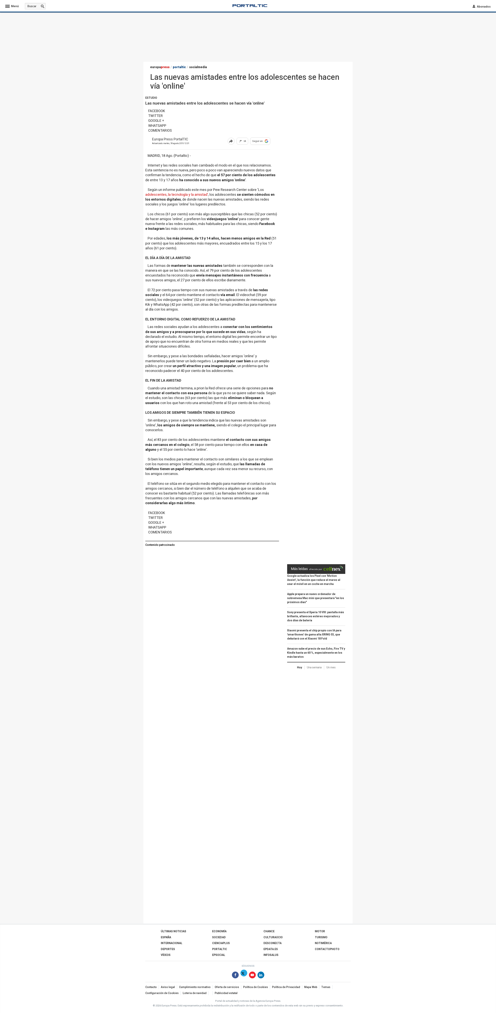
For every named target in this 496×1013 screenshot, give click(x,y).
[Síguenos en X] (244, 975)
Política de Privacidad (286, 987)
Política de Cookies (255, 987)
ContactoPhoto (327, 949)
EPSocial (218, 955)
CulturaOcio (273, 937)
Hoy (299, 667)
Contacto (151, 987)
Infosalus (271, 955)
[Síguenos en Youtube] (252, 975)
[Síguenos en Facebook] (235, 975)
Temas (325, 987)
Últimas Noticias (173, 931)
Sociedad (219, 937)
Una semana (314, 667)
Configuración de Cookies (162, 993)
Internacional (171, 943)
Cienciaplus (221, 943)
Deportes (168, 949)
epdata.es (271, 949)
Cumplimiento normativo (195, 987)
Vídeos (165, 955)
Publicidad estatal (226, 993)
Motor (320, 931)
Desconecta (273, 943)
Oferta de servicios (227, 987)
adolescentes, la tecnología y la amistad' (176, 194)
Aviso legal (168, 987)
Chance (269, 931)
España (166, 937)
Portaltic (219, 949)
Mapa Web (310, 987)
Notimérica (323, 943)
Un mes (331, 667)
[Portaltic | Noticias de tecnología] (250, 5)
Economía (219, 931)
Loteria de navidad (195, 993)
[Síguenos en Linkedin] (261, 975)
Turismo (321, 937)
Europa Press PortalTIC (170, 139)
